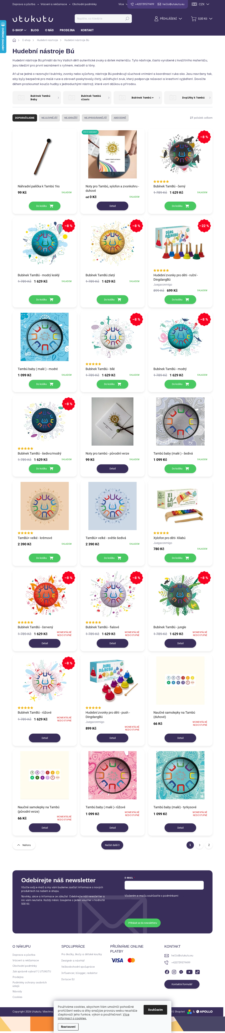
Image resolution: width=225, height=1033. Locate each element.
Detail (113, 206)
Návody (17, 991)
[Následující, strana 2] (199, 845)
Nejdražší (70, 117)
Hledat (127, 18)
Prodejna (18, 977)
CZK (201, 4)
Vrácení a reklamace (54, 4)
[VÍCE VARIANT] (112, 156)
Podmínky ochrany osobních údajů (29, 984)
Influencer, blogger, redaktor (79, 973)
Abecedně (120, 117)
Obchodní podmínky (84, 4)
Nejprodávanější (95, 117)
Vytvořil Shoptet (174, 1011)
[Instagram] (174, 971)
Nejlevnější (49, 117)
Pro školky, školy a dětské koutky (81, 954)
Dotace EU (68, 979)
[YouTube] (189, 971)
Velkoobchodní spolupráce (78, 966)
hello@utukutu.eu (182, 955)
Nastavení (68, 1026)
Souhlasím (155, 1009)
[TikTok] (197, 971)
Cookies (17, 997)
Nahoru (26, 845)
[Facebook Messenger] (181, 971)
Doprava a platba (23, 4)
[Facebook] (167, 971)
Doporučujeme (24, 117)
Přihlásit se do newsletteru (142, 923)
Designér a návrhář (73, 960)
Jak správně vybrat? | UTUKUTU (31, 971)
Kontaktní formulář (182, 984)
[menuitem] (19, 30)
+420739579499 (180, 962)
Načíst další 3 (112, 845)
